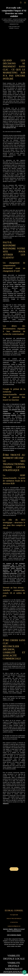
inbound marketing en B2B (11, 223)
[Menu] (25, 2)
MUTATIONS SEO (14, 869)
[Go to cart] (21, 3)
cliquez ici (5, 635)
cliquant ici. (6, 803)
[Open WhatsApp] (24, 972)
